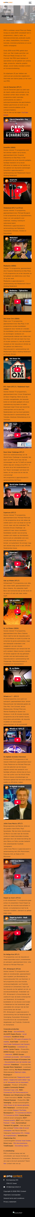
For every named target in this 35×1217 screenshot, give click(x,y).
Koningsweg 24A (12, 1180)
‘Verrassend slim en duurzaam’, (18, 1082)
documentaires (19, 1031)
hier (5, 1163)
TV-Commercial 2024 (11, 1115)
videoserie (8, 1054)
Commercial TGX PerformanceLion (16, 1092)
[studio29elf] (18, 1213)
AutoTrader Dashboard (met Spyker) (17, 1044)
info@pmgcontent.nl (13, 1187)
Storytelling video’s (21, 1145)
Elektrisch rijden (20, 1072)
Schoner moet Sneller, (23, 1140)
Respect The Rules (19, 1110)
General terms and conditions (14, 1198)
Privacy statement (10, 1201)
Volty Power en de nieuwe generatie (16, 1105)
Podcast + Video (9, 1123)
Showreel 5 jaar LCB (11, 1090)
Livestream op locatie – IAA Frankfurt (17, 1057)
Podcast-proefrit (9, 1120)
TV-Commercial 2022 (22, 1112)
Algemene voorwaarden (12, 1194)
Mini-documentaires (20, 1143)
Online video (18, 1128)
